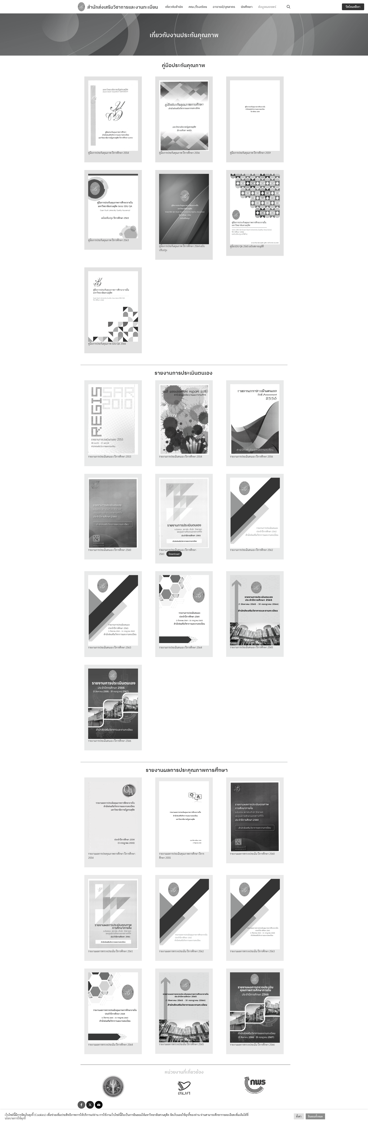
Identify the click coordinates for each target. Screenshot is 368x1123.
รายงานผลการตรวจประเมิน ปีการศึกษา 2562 (181, 951)
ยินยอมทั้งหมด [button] (315, 1116)
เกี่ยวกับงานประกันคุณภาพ (184, 35)
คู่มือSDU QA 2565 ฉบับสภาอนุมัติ (247, 246)
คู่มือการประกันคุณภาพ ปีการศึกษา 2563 (108, 240)
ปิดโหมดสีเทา (353, 6)
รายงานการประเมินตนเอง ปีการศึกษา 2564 (180, 647)
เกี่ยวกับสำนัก (174, 7)
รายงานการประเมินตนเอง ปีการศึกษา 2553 (109, 456)
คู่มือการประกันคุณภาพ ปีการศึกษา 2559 (250, 152)
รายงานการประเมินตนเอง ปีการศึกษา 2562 (251, 549)
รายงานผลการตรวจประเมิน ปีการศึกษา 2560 (252, 853)
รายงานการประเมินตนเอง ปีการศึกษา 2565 (251, 647)
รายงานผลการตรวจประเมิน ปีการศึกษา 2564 (110, 1044)
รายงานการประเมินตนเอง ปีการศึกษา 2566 (109, 740)
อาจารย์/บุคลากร (224, 7)
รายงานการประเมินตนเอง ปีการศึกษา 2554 (180, 456)
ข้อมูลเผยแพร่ (267, 7)
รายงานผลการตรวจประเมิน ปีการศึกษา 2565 (181, 1044)
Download (174, 553)
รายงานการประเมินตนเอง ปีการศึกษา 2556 (251, 456)
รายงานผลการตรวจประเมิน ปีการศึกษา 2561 (110, 951)
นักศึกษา (246, 7)
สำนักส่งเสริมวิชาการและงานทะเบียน (122, 7)
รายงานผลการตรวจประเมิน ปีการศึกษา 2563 (252, 951)
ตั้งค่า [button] (298, 1116)
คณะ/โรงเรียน (198, 7)
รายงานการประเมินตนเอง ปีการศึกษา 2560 (109, 549)
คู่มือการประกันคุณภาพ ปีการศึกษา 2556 (179, 152)
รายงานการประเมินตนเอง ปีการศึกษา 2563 (109, 647)
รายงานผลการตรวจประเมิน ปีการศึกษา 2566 (252, 1044)
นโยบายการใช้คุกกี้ (15, 1118)
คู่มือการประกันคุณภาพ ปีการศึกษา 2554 (108, 152)
